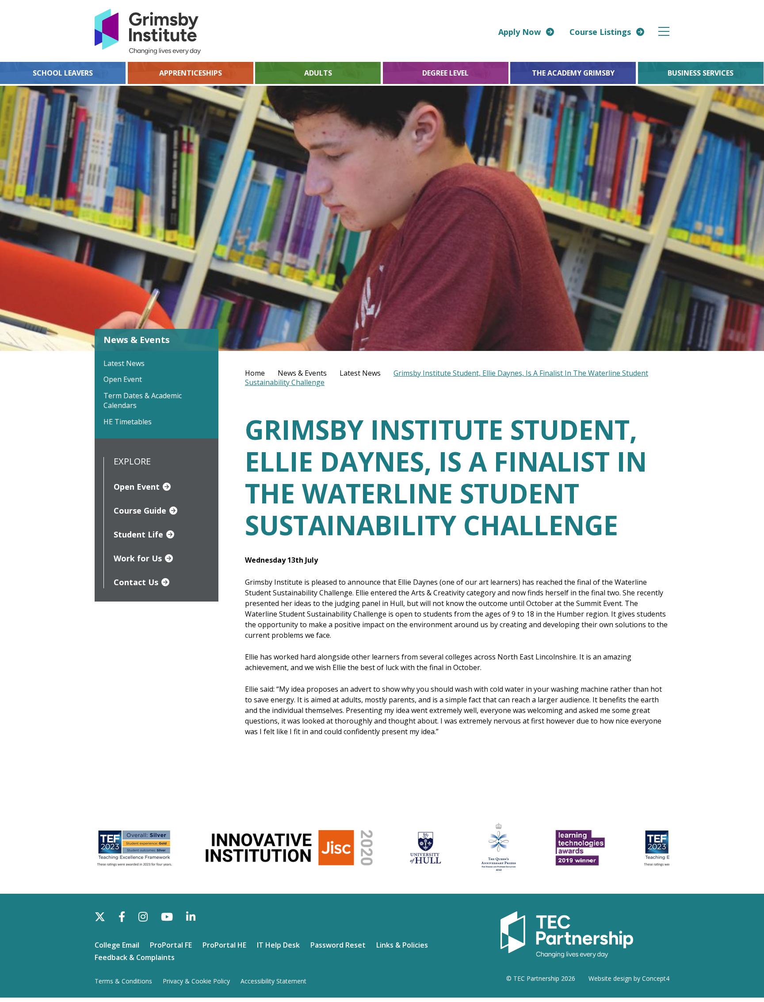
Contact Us (136, 582)
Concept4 (655, 978)
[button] (664, 31)
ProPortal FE (171, 945)
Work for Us (138, 558)
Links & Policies (402, 945)
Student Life (138, 534)
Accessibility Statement (273, 981)
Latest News (124, 363)
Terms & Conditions (123, 981)
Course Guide (140, 510)
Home (255, 373)
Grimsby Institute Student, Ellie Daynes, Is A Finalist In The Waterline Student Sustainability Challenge (446, 377)
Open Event (122, 379)
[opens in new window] (566, 934)
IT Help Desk (278, 945)
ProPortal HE (224, 945)
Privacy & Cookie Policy (196, 981)
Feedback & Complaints (135, 957)
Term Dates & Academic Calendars (142, 400)
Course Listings (600, 32)
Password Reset (338, 945)
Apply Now (519, 32)
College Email (117, 945)
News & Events (302, 373)
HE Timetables (127, 422)
